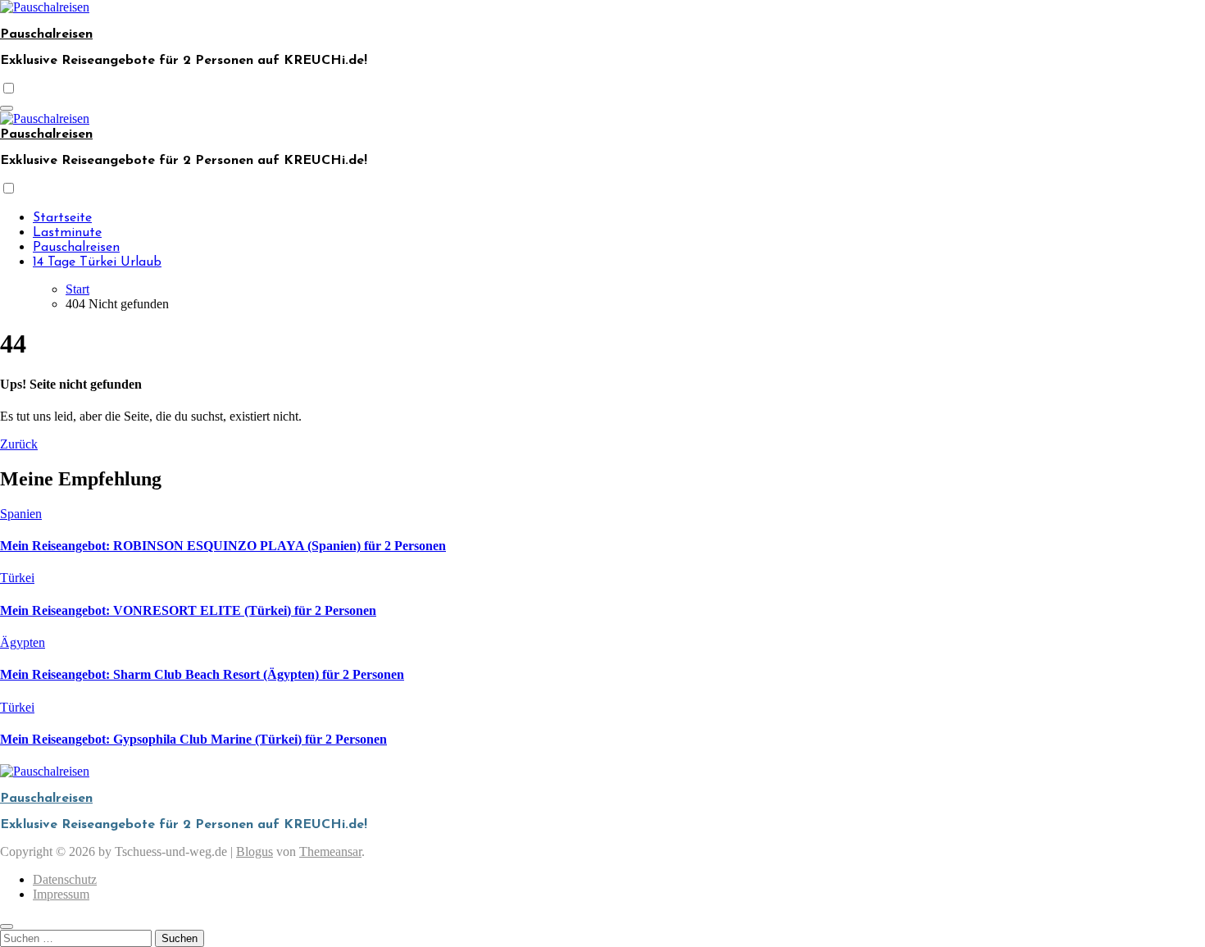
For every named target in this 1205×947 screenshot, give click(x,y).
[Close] (6, 926)
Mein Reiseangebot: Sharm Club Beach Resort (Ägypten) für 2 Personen (202, 674)
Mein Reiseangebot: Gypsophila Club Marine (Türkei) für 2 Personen (193, 739)
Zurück (19, 444)
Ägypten (22, 642)
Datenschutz (65, 879)
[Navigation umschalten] (6, 108)
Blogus (254, 851)
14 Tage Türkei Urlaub (97, 262)
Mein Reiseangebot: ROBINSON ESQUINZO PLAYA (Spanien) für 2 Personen (223, 546)
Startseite (62, 218)
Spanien (21, 514)
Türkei (17, 578)
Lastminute (67, 232)
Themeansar (330, 851)
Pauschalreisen (46, 34)
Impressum (61, 894)
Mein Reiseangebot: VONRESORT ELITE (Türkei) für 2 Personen (188, 610)
